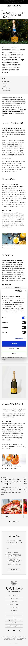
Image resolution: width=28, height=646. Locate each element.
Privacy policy (14, 598)
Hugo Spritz (6, 88)
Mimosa (5, 84)
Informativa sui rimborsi (14, 604)
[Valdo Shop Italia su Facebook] (8, 630)
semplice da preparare (18, 196)
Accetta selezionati (14, 348)
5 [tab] (16, 521)
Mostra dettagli (19, 338)
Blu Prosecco (7, 81)
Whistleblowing (14, 607)
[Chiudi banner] (25, 290)
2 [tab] (11, 521)
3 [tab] (13, 521)
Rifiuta (14, 353)
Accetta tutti (14, 343)
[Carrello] (25, 6)
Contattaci (14, 610)
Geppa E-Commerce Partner (17, 639)
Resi (14, 616)
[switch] (24, 322)
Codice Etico (14, 623)
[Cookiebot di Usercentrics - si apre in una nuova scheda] (16, 291)
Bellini (5, 86)
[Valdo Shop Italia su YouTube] (14, 630)
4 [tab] (14, 521)
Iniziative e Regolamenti (14, 626)
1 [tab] (9, 521)
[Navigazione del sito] (2, 6)
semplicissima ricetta (8, 417)
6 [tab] (18, 521)
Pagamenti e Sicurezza (14, 620)
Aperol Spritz (6, 90)
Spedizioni (14, 613)
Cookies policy (14, 601)
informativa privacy (14, 552)
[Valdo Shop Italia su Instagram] (19, 630)
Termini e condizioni (14, 595)
